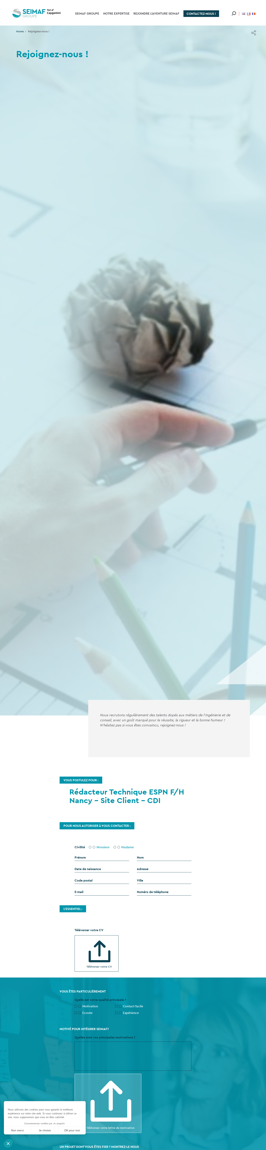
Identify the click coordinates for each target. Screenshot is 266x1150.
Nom (140, 857)
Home (20, 31)
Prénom (80, 857)
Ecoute (87, 1013)
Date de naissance (88, 869)
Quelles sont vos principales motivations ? (105, 1037)
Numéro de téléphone (152, 892)
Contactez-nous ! (201, 14)
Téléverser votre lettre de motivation (110, 1128)
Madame (127, 847)
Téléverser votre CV (99, 966)
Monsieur (103, 847)
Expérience (131, 1013)
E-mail (79, 892)
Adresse (142, 869)
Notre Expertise (116, 13)
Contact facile (133, 1006)
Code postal (83, 880)
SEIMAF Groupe (87, 13)
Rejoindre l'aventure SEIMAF (156, 13)
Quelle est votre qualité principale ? (100, 1000)
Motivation (90, 1006)
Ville (140, 880)
